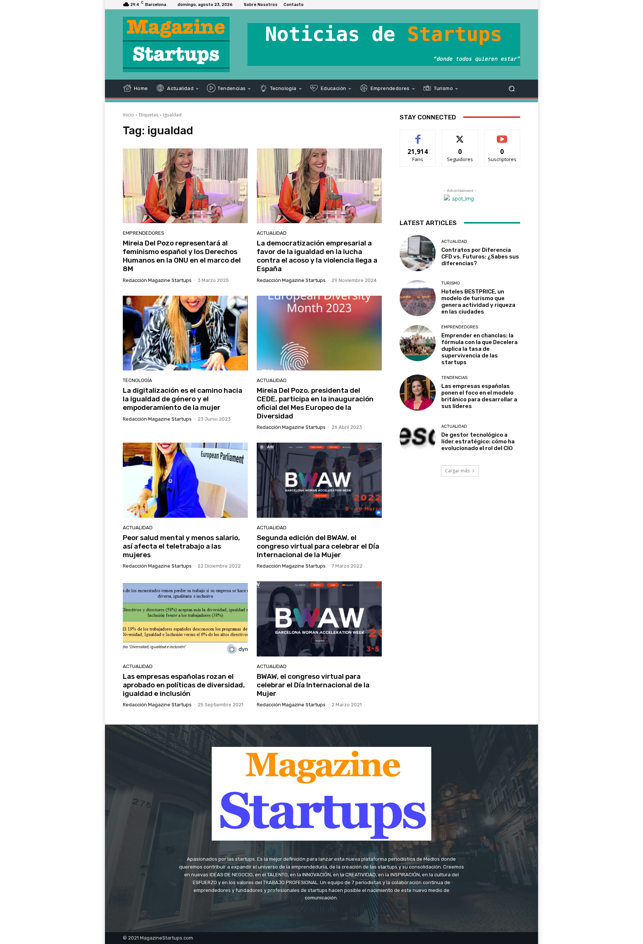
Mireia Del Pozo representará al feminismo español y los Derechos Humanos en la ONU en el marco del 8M (182, 256)
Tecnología (137, 380)
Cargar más (457, 471)
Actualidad (272, 233)
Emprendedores (143, 233)
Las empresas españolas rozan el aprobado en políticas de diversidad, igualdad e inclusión (184, 685)
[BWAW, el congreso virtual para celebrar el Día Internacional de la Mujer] (319, 618)
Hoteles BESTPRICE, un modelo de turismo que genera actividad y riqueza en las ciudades (478, 301)
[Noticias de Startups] (176, 44)
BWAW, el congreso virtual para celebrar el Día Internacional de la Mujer (313, 685)
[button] (511, 88)
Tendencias (454, 378)
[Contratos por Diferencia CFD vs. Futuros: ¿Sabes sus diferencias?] (418, 253)
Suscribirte (502, 135)
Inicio (128, 115)
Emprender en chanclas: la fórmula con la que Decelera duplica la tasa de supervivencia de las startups (479, 349)
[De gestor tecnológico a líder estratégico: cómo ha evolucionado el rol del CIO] (418, 438)
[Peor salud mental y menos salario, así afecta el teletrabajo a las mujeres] (185, 480)
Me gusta (418, 135)
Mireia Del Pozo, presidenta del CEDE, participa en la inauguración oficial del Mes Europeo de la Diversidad (315, 403)
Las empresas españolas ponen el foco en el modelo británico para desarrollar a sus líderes (479, 396)
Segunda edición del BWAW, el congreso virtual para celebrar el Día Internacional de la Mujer (318, 546)
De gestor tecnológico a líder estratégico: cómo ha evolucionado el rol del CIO (478, 441)
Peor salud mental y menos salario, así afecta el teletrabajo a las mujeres (181, 546)
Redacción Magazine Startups (157, 280)
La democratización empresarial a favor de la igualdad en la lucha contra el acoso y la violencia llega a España (317, 256)
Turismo (450, 283)
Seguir (460, 135)
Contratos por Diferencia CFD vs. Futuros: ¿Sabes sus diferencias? (480, 257)
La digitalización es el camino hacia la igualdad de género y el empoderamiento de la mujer (182, 399)
